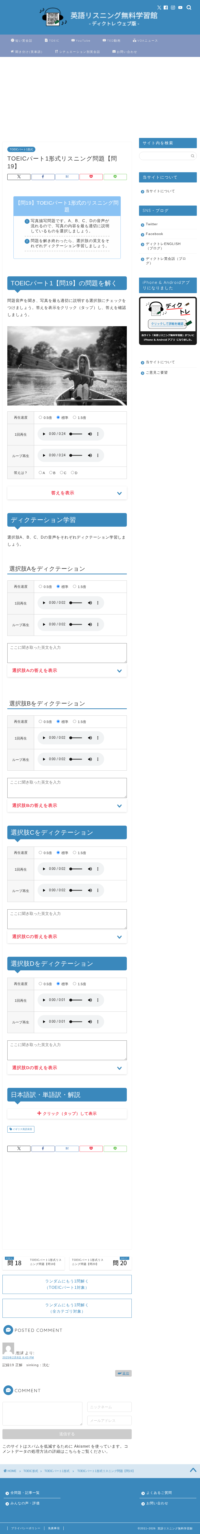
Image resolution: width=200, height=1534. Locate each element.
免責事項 (54, 1528)
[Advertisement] (67, 101)
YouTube (83, 40)
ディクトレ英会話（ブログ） (166, 261)
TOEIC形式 (30, 1471)
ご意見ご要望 (157, 372)
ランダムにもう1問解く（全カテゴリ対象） (67, 1308)
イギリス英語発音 (22, 1129)
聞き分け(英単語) (29, 52)
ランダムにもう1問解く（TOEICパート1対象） (67, 1284)
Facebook (154, 234)
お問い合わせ (127, 52)
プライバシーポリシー (25, 1528)
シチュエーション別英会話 (79, 52)
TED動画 (114, 40)
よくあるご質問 (159, 1493)
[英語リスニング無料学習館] (100, 28)
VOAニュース (147, 40)
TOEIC (54, 40)
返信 (125, 1373)
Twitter (152, 224)
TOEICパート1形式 (21, 149)
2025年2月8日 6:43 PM (18, 1357)
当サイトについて (160, 191)
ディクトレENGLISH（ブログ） (163, 246)
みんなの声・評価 (25, 1503)
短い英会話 (23, 40)
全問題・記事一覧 (25, 1493)
